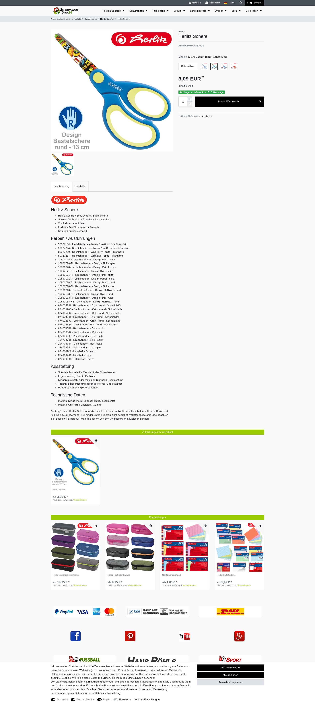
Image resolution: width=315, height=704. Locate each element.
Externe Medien (85, 699)
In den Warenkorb (228, 101)
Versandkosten (205, 116)
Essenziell (62, 699)
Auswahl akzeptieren (230, 682)
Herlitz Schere (59, 489)
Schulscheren (90, 19)
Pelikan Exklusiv (112, 10)
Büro (235, 10)
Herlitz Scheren (107, 19)
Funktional (125, 699)
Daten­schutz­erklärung (107, 693)
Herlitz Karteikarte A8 (171, 575)
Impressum (116, 689)
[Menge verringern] (189, 104)
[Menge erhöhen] (189, 99)
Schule (178, 10)
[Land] (225, 3)
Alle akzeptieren (230, 667)
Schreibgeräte (198, 10)
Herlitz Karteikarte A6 (226, 575)
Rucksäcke (159, 10)
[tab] (61, 186)
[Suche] (241, 3)
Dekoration (252, 10)
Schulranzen (137, 10)
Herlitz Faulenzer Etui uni (119, 575)
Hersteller (80, 186)
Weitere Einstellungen (147, 699)
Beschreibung (61, 186)
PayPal (107, 699)
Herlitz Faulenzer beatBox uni (66, 575)
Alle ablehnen (230, 674)
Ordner (219, 10)
